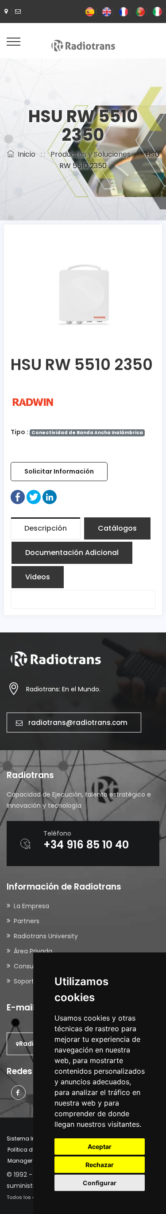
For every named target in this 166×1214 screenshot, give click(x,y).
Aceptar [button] (100, 1146)
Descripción (45, 528)
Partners (26, 921)
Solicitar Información (59, 471)
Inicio (24, 154)
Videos (37, 577)
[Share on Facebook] (18, 496)
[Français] (123, 11)
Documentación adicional (72, 552)
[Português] (140, 11)
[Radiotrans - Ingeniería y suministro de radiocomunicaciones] (83, 45)
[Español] (90, 11)
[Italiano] (157, 11)
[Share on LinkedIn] (49, 496)
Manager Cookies (31, 1160)
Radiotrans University (46, 936)
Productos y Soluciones (90, 154)
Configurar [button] (99, 1183)
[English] (106, 11)
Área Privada (33, 951)
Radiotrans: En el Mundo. (63, 689)
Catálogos (117, 528)
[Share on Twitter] (34, 496)
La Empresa (31, 906)
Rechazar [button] (99, 1164)
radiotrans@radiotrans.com (77, 722)
